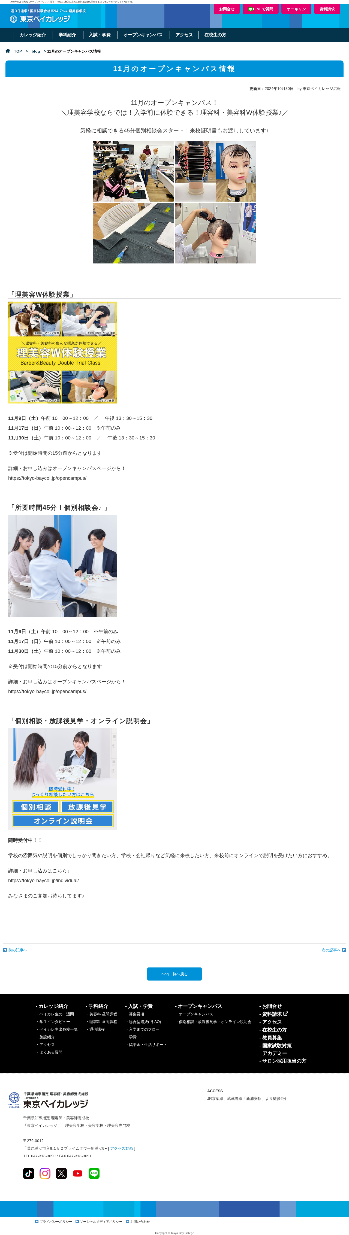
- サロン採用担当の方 (282, 1061)
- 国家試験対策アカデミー (275, 1049)
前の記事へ (17, 950)
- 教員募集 (270, 1037)
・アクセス (45, 1044)
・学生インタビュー (53, 1021)
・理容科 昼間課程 (101, 1021)
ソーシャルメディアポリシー (101, 1222)
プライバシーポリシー (56, 1222)
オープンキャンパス (143, 34)
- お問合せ (270, 1006)
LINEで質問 (263, 9)
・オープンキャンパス (194, 1014)
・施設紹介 (45, 1037)
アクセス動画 (121, 1148)
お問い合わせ (140, 1222)
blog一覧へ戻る (174, 974)
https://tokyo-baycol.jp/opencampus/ (47, 478)
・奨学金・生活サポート (146, 1044)
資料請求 (327, 9)
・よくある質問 (49, 1052)
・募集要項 (134, 1014)
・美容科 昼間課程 (101, 1014)
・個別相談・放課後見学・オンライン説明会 (213, 1021)
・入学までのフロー (142, 1029)
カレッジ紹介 (33, 34)
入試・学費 (100, 34)
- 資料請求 (271, 1014)
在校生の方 (215, 34)
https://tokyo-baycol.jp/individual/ (43, 880)
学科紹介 (67, 34)
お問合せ (226, 9)
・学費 (131, 1037)
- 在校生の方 (273, 1030)
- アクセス (270, 1022)
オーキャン (296, 9)
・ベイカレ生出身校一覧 (57, 1029)
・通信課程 (95, 1029)
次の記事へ (332, 950)
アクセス (184, 34)
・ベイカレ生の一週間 (55, 1014)
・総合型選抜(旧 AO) (143, 1021)
